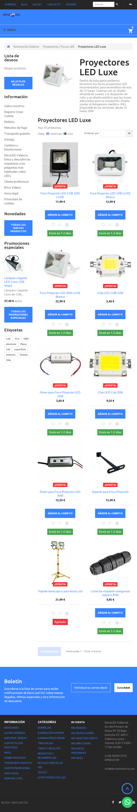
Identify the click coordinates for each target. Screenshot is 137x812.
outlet (37, 4)
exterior (11, 354)
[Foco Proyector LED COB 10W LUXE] (60, 164)
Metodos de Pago (15, 127)
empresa (10, 4)
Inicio (7, 752)
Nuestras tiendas (15, 738)
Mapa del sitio (13, 778)
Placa (23, 344)
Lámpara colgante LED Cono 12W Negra (15, 282)
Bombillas (44, 727)
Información (16, 96)
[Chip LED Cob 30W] (110, 363)
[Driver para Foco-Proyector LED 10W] (60, 363)
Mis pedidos (78, 727)
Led (8, 338)
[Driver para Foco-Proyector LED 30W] (60, 463)
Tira (16, 338)
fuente (24, 354)
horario (71, 4)
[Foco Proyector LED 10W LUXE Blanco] (110, 164)
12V (8, 349)
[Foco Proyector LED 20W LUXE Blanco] (60, 264)
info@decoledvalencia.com (120, 768)
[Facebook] (113, 802)
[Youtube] (133, 802)
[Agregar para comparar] (60, 225)
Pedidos (9, 121)
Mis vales (77, 758)
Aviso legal (11, 193)
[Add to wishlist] (53, 225)
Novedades (15, 213)
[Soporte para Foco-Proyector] (110, 463)
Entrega (9, 139)
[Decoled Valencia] (11, 15)
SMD (26, 338)
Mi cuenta (78, 722)
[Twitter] (119, 802)
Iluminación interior (51, 732)
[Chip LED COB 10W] (110, 264)
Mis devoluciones (82, 733)
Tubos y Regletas (49, 748)
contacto (54, 4)
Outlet (42, 772)
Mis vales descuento (84, 738)
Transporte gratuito (17, 133)
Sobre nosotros (14, 106)
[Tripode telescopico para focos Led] (60, 562)
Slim (8, 360)
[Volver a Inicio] (8, 46)
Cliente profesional (16, 181)
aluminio (11, 344)
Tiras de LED (45, 743)
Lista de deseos (11, 58)
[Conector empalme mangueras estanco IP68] (110, 562)
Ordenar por (91, 133)
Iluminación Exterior (26, 46)
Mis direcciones (81, 743)
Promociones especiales (16, 245)
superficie (20, 349)
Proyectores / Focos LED (59, 46)
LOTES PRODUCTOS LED (52, 777)
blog (24, 4)
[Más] (67, 225)
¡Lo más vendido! (14, 732)
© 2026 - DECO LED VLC (15, 802)
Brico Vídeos (12, 187)
